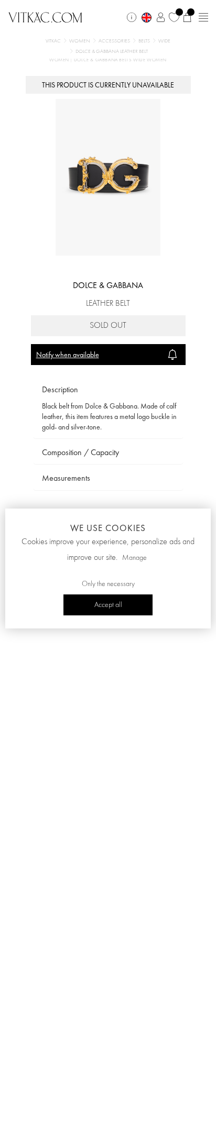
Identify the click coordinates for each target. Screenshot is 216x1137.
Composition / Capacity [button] (80, 452)
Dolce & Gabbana (108, 285)
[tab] (108, 390)
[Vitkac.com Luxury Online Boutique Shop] (45, 16)
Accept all (108, 605)
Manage (134, 557)
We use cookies (108, 528)
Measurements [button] (66, 477)
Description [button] (60, 389)
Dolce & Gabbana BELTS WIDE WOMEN (120, 60)
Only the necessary (108, 584)
